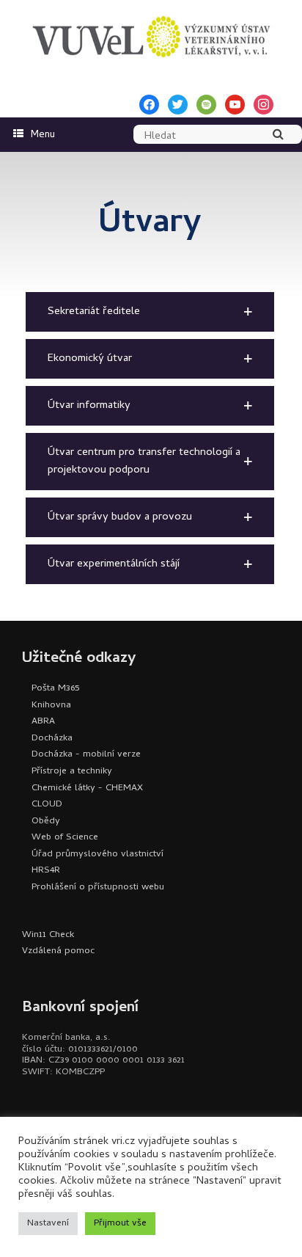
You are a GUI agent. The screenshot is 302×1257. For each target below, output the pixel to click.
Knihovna (51, 705)
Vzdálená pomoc (58, 951)
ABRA (43, 721)
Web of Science (65, 837)
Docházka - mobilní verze (86, 754)
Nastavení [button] (48, 1223)
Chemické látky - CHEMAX (87, 788)
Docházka (52, 738)
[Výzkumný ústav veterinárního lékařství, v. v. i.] (151, 37)
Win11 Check (48, 935)
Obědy (46, 821)
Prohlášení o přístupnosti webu (98, 887)
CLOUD (47, 804)
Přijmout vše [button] (120, 1223)
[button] (150, 312)
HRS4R (46, 870)
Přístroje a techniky (72, 771)
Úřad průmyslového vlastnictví (97, 854)
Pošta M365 (55, 688)
